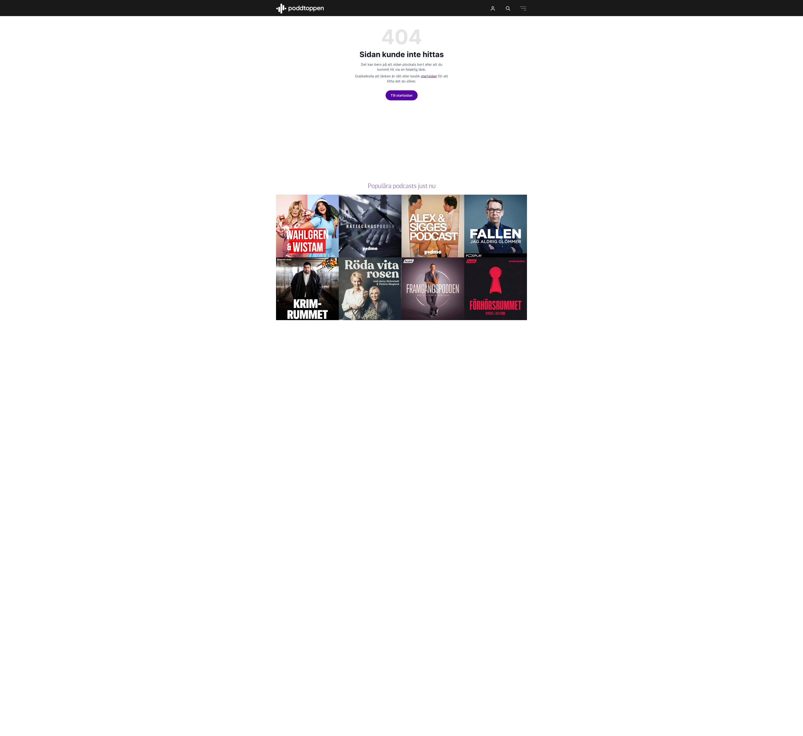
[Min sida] (493, 8)
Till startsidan (402, 95)
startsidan (429, 76)
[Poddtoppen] (300, 9)
